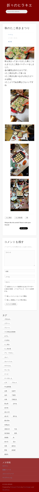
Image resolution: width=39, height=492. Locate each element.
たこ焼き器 (19, 217)
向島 (5, 399)
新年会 (15, 416)
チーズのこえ (8, 378)
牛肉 (15, 429)
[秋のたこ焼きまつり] (19, 53)
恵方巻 (6, 408)
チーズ (6, 374)
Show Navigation (31, 19)
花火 (14, 442)
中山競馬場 (7, 387)
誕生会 (14, 446)
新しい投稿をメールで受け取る (17, 300)
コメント (8, 252)
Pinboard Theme (15, 487)
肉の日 (6, 442)
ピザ (5, 382)
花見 (5, 446)
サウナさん (7, 366)
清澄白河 (7, 429)
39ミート (7, 327)
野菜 (5, 450)
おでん (6, 336)
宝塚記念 (14, 399)
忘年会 (15, 404)
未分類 (10, 42)
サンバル (7, 370)
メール (8, 277)
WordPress (6, 490)
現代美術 (7, 433)
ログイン (5, 466)
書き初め (7, 420)
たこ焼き (9, 217)
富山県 (6, 404)
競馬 (15, 433)
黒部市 (6, 454)
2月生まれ (7, 319)
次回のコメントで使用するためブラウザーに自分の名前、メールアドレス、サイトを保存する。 (19, 289)
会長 (5, 391)
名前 (7, 271)
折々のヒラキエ (19, 5)
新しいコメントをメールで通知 (17, 296)
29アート (7, 323)
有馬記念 (7, 425)
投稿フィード (6, 470)
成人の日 (7, 412)
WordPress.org (7, 477)
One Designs (27, 487)
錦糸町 (14, 450)
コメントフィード (8, 474)
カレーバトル (8, 361)
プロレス (14, 382)
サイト (8, 282)
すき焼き (7, 340)
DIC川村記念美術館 (9, 332)
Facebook (19, 17)
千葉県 (14, 395)
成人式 (6, 416)
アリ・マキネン (9, 353)
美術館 (6, 437)
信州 (5, 395)
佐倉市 (14, 391)
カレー (6, 357)
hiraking (10, 34)
